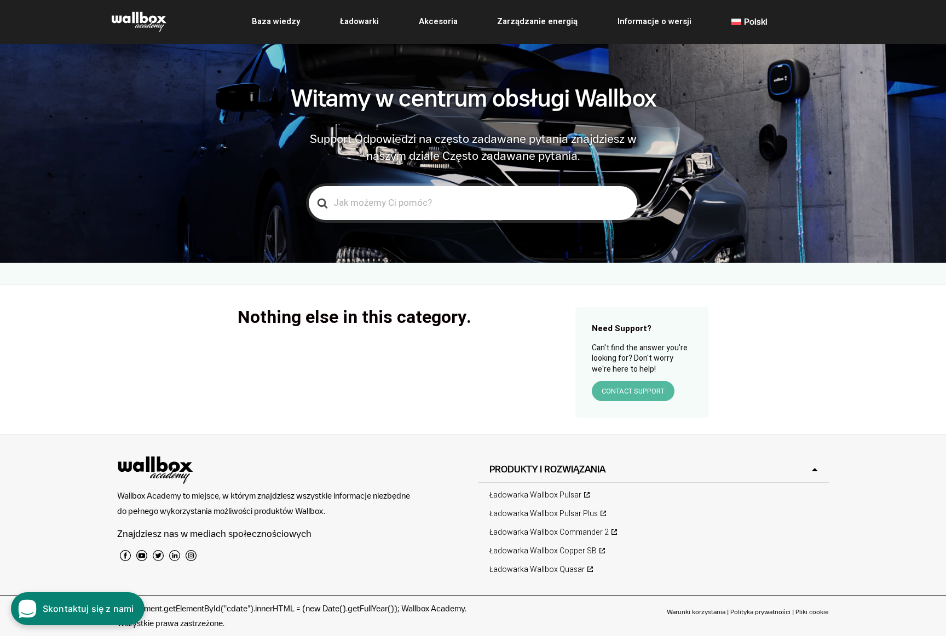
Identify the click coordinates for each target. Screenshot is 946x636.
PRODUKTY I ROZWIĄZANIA (547, 469)
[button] (653, 469)
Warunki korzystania (697, 612)
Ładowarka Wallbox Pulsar (535, 495)
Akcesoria (438, 21)
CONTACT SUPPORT (633, 391)
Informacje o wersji (654, 21)
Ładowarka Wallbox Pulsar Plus (543, 513)
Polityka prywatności (760, 612)
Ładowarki (359, 21)
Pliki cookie (812, 612)
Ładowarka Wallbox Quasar (537, 569)
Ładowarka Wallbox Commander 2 (549, 532)
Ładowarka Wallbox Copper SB (543, 551)
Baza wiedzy (276, 21)
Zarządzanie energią (537, 21)
